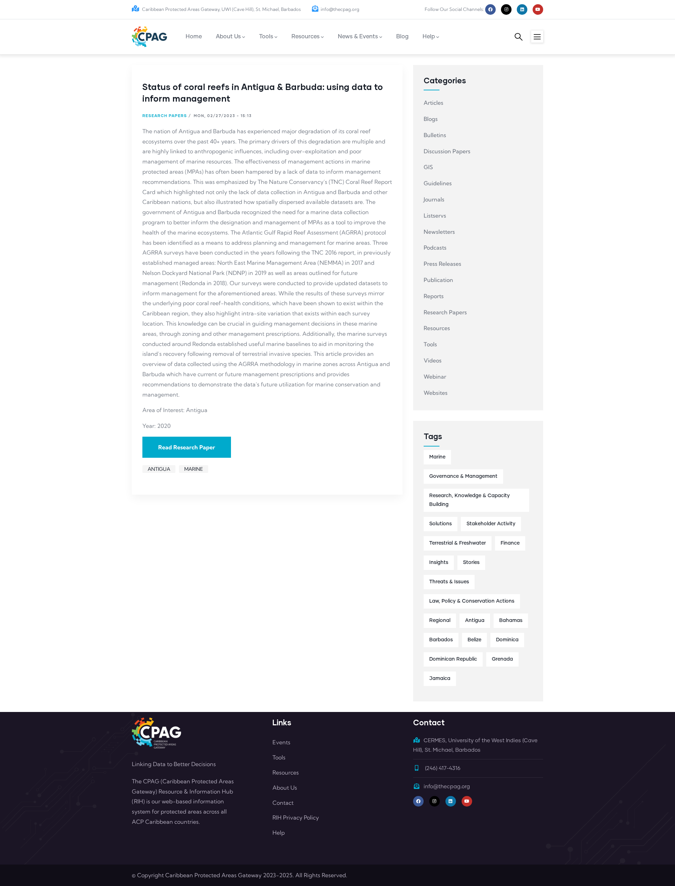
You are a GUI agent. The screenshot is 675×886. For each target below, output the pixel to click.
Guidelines (438, 183)
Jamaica (439, 678)
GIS (428, 167)
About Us (284, 787)
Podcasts (435, 247)
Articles (433, 102)
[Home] (149, 37)
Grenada (502, 659)
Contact (283, 802)
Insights (438, 562)
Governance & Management (463, 476)
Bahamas (510, 620)
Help (278, 832)
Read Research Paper (186, 447)
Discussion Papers (447, 151)
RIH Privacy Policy (295, 817)
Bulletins (435, 135)
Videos (433, 360)
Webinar (435, 376)
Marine (193, 469)
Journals (434, 199)
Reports (434, 296)
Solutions (440, 523)
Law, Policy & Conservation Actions (471, 601)
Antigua (159, 469)
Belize (474, 639)
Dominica (507, 639)
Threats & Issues (449, 581)
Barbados (441, 639)
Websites (436, 392)
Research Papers (164, 115)
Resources (437, 328)
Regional (439, 620)
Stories (471, 562)
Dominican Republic (453, 659)
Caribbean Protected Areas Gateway (213, 875)
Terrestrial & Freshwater (457, 543)
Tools (430, 344)
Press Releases (442, 263)
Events (281, 742)
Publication (438, 279)
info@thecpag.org (340, 9)
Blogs (431, 118)
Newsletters (439, 231)
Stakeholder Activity (491, 523)
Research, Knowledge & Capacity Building (469, 500)
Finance (510, 543)
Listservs (435, 215)
